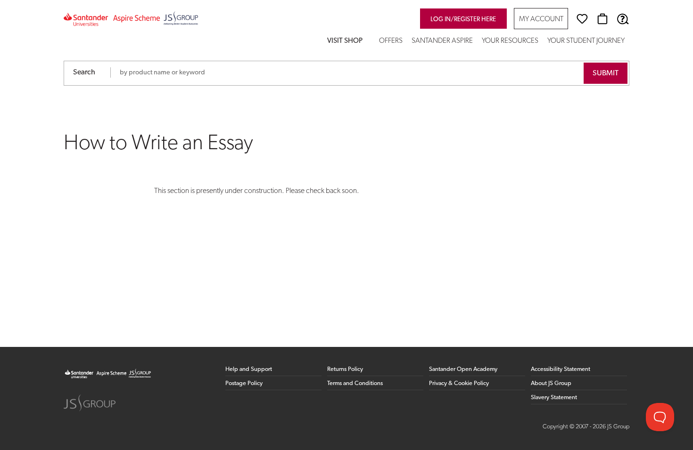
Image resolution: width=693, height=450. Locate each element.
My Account (541, 19)
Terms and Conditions (355, 383)
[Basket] (602, 18)
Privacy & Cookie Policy (459, 383)
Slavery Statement (554, 397)
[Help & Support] (622, 18)
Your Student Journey (586, 41)
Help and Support (248, 369)
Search (84, 72)
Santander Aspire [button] (442, 41)
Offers (391, 41)
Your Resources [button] (510, 41)
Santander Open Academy (463, 369)
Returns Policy (345, 369)
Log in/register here (463, 19)
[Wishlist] (582, 18)
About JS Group (551, 383)
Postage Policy (244, 383)
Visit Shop (345, 41)
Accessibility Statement (560, 369)
